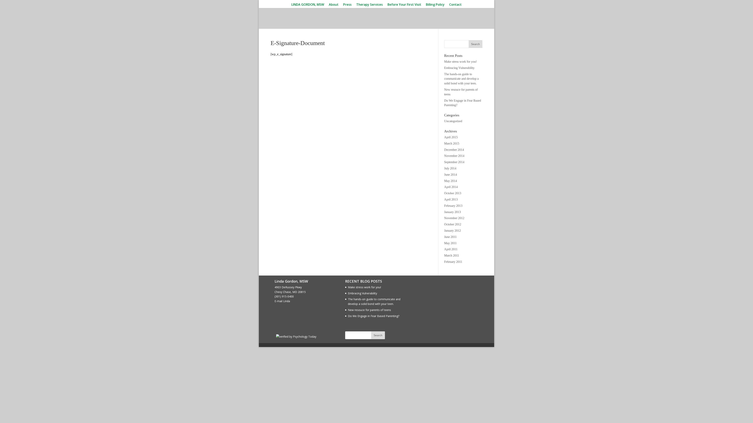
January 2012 (452, 230)
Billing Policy (435, 5)
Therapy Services (369, 5)
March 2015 (451, 143)
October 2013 (452, 193)
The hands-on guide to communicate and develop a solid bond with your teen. (461, 78)
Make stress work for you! (460, 61)
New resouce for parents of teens (369, 310)
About (333, 5)
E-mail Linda (282, 301)
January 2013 (452, 212)
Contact (455, 5)
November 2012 (454, 218)
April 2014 (451, 187)
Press (347, 5)
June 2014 (450, 174)
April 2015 (451, 137)
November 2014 (454, 155)
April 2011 (450, 249)
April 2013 (451, 199)
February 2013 (453, 205)
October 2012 (452, 224)
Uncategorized (453, 121)
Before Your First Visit (404, 5)
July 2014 (450, 168)
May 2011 (450, 243)
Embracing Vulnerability (459, 68)
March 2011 (451, 255)
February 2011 (453, 261)
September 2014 (454, 162)
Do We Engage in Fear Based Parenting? (373, 316)
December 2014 (454, 149)
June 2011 (450, 237)
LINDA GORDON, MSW (307, 5)
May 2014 (450, 181)
